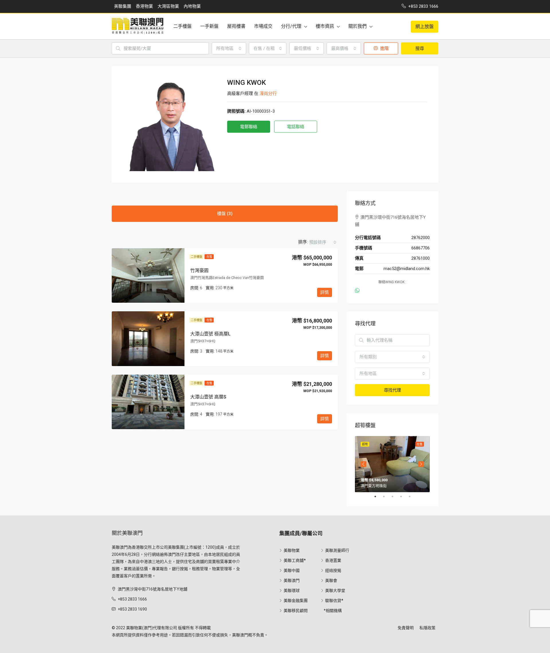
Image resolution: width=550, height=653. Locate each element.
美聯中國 (292, 570)
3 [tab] (395, 496)
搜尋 (419, 48)
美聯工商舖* (295, 560)
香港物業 (144, 6)
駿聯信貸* (334, 600)
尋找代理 (392, 390)
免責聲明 (406, 627)
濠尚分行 (268, 93)
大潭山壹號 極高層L (210, 334)
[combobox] (229, 48)
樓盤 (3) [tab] (225, 213)
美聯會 (331, 580)
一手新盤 (209, 26)
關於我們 (357, 26)
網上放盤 (424, 26)
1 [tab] (378, 496)
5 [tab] (412, 496)
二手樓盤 (182, 26)
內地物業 (192, 6)
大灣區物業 (168, 6)
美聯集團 (122, 6)
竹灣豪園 (199, 270)
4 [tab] (404, 496)
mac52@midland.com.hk (407, 268)
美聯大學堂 (335, 590)
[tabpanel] (392, 464)
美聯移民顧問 (296, 610)
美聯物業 (292, 550)
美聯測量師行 (337, 550)
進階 (384, 48)
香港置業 (333, 560)
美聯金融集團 (296, 600)
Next (421, 464)
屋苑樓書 (236, 26)
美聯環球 (292, 590)
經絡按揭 (333, 570)
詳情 (324, 292)
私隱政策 (427, 627)
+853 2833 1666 (132, 599)
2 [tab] (387, 496)
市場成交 (263, 26)
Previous (363, 464)
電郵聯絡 (248, 126)
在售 (209, 256)
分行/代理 (291, 26)
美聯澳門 (292, 580)
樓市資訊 (325, 26)
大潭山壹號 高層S (208, 397)
